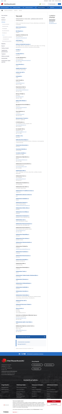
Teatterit (3, 54)
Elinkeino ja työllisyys (16, 7)
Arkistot (49, 387)
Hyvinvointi (52, 7)
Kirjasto (3, 17)
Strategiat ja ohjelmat (36, 391)
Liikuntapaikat (4, 28)
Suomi (2, 0)
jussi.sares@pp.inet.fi (20, 114)
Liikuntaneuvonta (5, 26)
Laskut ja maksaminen (37, 389)
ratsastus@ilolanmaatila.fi (21, 107)
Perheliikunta (4, 32)
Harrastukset (4, 15)
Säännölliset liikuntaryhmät (6, 41)
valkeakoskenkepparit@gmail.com (23, 205)
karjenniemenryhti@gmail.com (22, 89)
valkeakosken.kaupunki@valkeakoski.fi (9, 371)
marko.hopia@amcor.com (21, 131)
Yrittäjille (50, 0)
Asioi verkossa (49, 364)
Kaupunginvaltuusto (21, 391)
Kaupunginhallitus (21, 389)
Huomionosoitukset (5, 24)
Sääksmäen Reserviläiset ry (22, 139)
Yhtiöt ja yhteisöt (5, 391)
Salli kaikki (54, 401)
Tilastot (48, 393)
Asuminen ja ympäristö (5, 7)
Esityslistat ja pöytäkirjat (22, 387)
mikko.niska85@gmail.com (21, 330)
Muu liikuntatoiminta (5, 30)
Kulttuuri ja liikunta (41, 7)
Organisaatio (5, 385)
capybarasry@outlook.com (21, 37)
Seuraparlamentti (6, 39)
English (5, 0)
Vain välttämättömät (54, 404)
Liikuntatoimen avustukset (7, 37)
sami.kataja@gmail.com (20, 230)
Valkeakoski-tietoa (52, 385)
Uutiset (48, 396)
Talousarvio (34, 393)
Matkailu (3, 43)
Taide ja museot (5, 48)
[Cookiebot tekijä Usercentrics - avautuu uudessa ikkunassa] (6, 412)
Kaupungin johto (5, 387)
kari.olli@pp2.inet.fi (20, 96)
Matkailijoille (46, 0)
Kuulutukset (19, 393)
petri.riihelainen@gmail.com (21, 159)
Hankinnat (34, 387)
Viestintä (49, 398)
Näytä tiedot (15, 412)
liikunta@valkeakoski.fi (53, 23)
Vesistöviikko (4, 58)
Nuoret (3, 46)
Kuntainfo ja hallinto (31, 380)
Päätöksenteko (21, 385)
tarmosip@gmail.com (20, 83)
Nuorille (53, 0)
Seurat (3, 35)
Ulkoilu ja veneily (5, 56)
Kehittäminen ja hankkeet (52, 391)
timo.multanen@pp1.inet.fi (21, 166)
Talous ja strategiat (38, 385)
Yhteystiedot (43, 3)
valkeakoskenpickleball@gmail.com (23, 249)
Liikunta (3, 22)
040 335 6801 (51, 22)
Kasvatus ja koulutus (29, 7)
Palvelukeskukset (5, 389)
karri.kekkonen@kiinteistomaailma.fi (23, 60)
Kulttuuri (3, 19)
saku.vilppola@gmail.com (21, 125)
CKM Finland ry (19, 40)
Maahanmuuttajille (58, 0)
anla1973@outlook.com (21, 178)
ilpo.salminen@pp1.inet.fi (21, 318)
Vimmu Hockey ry (20, 308)
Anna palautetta (37, 364)
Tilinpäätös (34, 396)
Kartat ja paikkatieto (51, 389)
